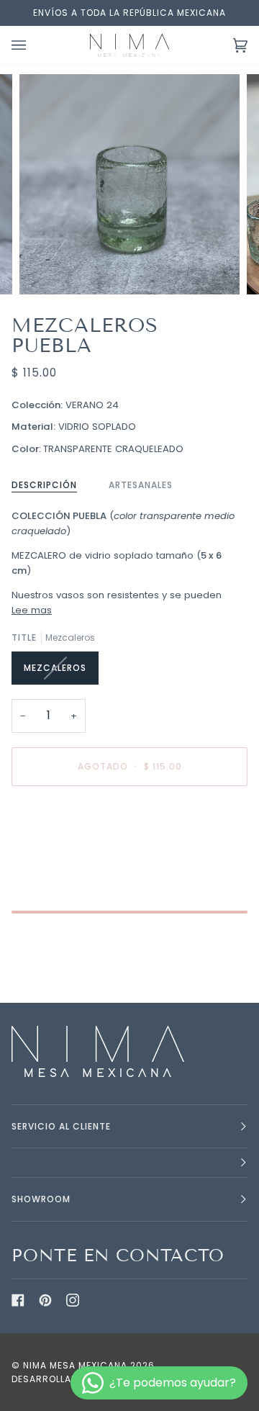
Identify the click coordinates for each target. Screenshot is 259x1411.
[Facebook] (18, 1300)
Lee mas (32, 610)
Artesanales (141, 485)
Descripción (44, 485)
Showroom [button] (41, 1199)
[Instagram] (72, 1300)
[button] (129, 1163)
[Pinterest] (45, 1300)
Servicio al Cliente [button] (61, 1126)
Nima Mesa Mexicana (75, 1365)
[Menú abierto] (33, 45)
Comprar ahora (129, 827)
